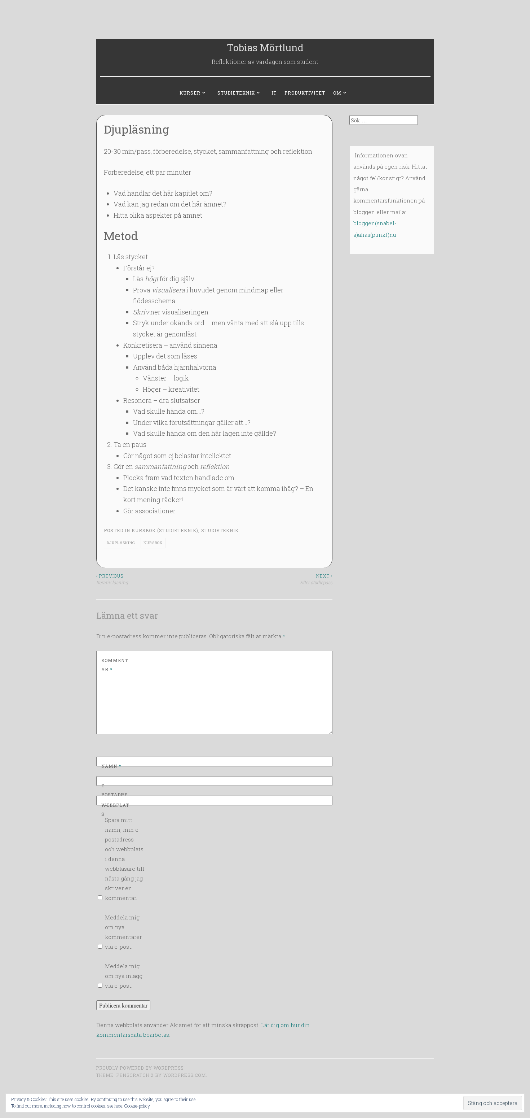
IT (274, 93)
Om (337, 93)
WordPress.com (184, 1075)
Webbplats (115, 809)
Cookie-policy (137, 1106)
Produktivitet (304, 93)
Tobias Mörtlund (265, 47)
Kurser (190, 93)
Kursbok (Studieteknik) (165, 530)
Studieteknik (236, 93)
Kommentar (114, 665)
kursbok (153, 542)
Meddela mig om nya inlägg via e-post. (123, 975)
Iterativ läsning (112, 579)
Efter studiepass (316, 579)
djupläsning (121, 542)
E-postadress (114, 795)
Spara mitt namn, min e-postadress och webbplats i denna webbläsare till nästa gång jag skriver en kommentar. (124, 858)
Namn (111, 766)
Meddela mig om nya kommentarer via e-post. (123, 932)
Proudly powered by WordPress (140, 1068)
